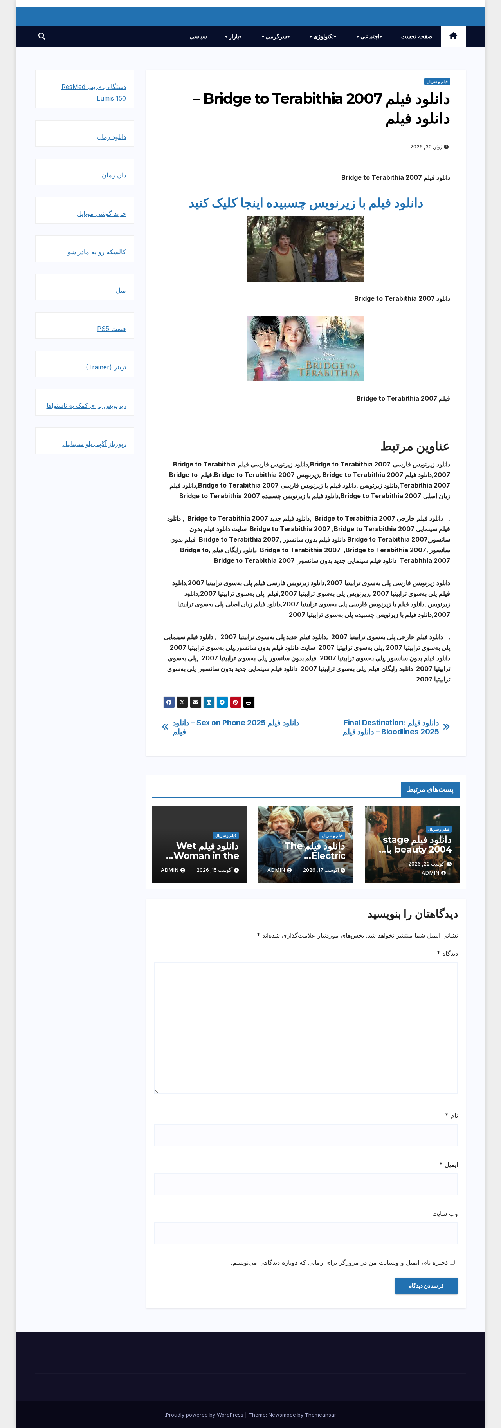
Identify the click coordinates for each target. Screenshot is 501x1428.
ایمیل (448, 1164)
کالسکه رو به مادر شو (97, 252)
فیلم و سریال (437, 81)
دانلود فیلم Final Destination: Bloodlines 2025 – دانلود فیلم (390, 727)
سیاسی (198, 36)
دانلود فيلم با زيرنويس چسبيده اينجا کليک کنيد (306, 202)
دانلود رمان (111, 137)
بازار (233, 36)
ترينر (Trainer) (106, 367)
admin (431, 873)
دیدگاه (447, 953)
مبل (121, 290)
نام (451, 1115)
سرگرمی (275, 36)
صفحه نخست (416, 36)
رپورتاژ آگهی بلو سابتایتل (94, 444)
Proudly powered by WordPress (205, 1415)
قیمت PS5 (111, 329)
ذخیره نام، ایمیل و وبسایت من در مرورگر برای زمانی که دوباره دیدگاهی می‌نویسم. (339, 1262)
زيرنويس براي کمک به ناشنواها (86, 405)
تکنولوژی (323, 36)
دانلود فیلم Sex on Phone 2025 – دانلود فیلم (236, 727)
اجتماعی (369, 36)
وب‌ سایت (445, 1213)
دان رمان (114, 175)
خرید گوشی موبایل (101, 213)
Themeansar (320, 1415)
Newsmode (282, 1415)
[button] (41, 36)
